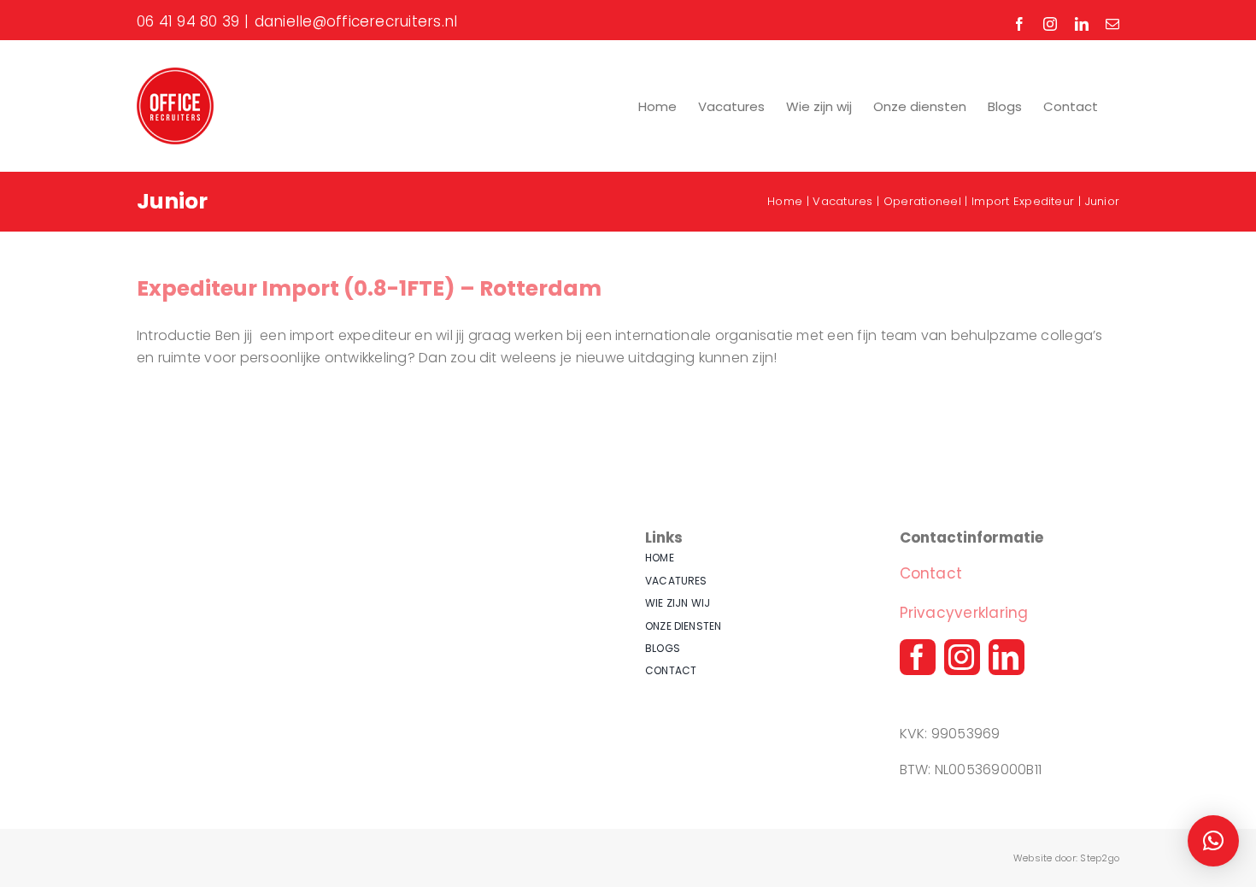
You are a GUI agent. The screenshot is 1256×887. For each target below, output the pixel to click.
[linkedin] (1006, 657)
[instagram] (962, 657)
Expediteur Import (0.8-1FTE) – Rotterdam (369, 288)
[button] (1213, 840)
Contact (931, 573)
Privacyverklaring (964, 612)
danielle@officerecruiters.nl (356, 21)
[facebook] (918, 657)
